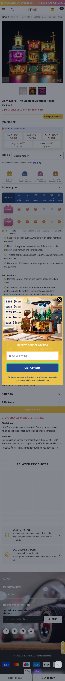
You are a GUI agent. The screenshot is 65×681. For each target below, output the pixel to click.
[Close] (59, 299)
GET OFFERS (32, 367)
